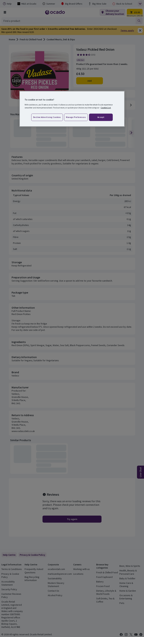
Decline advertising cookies (47, 117)
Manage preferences (76, 117)
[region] (72, 109)
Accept (100, 117)
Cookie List (106, 107)
